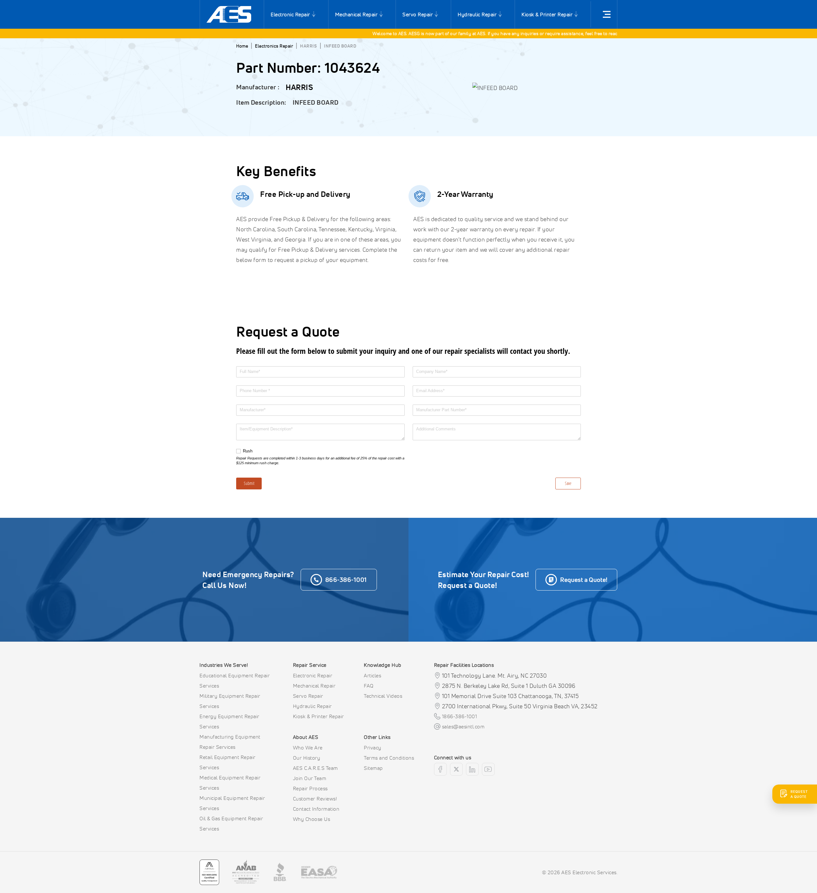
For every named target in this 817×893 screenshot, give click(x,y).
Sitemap (373, 767)
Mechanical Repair (356, 14)
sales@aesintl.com (463, 726)
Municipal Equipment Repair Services (232, 803)
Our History (306, 757)
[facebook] (440, 769)
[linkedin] (472, 769)
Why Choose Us (311, 818)
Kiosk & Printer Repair (547, 14)
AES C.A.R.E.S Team (315, 767)
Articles (372, 675)
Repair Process (310, 788)
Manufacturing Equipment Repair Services (229, 741)
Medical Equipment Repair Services (229, 782)
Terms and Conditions (389, 757)
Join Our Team (309, 778)
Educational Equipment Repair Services (234, 680)
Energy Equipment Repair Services (229, 721)
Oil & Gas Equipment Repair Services (231, 823)
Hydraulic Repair (477, 14)
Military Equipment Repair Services (229, 701)
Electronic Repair (290, 14)
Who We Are (308, 747)
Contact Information (316, 808)
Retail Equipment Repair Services (227, 762)
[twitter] (456, 769)
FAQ (369, 685)
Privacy (372, 747)
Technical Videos (383, 695)
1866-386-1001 (459, 716)
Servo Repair (417, 14)
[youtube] (488, 769)
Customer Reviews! (315, 798)
